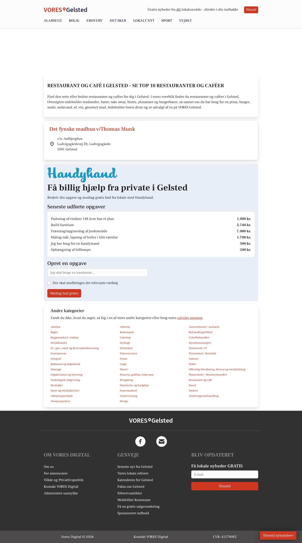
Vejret (185, 20)
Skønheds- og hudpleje (134, 385)
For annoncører (56, 473)
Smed (192, 385)
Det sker (118, 20)
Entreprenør (58, 353)
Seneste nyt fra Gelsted (135, 466)
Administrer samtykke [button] (61, 493)
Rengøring (126, 380)
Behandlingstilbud (200, 332)
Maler (192, 364)
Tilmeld (251, 10)
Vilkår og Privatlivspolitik (63, 480)
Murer (124, 369)
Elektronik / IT (198, 348)
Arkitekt (125, 327)
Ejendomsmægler (200, 343)
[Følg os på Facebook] (140, 441)
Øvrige (124, 401)
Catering (125, 337)
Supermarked (128, 390)
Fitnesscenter (128, 353)
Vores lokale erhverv (133, 473)
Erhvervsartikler (129, 493)
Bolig (74, 20)
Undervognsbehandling (204, 396)
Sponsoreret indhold (133, 513)
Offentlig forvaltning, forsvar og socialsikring (217, 369)
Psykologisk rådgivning (65, 380)
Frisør (123, 359)
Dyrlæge (125, 343)
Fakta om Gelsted (130, 486)
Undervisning (128, 396)
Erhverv (94, 20)
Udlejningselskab (62, 396)
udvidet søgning (190, 318)
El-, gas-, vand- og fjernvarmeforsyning (75, 348)
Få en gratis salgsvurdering (138, 506)
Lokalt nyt (143, 20)
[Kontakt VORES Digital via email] (161, 441)
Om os (49, 466)
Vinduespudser (60, 401)
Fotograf (56, 359)
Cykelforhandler (199, 337)
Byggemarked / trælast (64, 337)
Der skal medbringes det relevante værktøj (85, 283)
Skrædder (57, 385)
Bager (54, 332)
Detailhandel (59, 343)
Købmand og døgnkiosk (65, 364)
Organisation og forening (66, 374)
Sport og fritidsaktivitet (65, 390)
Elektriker (126, 348)
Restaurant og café (200, 380)
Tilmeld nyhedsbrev (278, 535)
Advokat (55, 327)
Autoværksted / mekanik (204, 327)
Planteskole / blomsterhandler (208, 374)
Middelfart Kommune (134, 500)
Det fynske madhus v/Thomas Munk (92, 129)
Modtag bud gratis (64, 293)
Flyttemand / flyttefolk (202, 353)
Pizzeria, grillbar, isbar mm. (137, 374)
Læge (123, 364)
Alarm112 (53, 20)
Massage (56, 369)
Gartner (194, 359)
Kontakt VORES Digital (61, 486)
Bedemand (126, 332)
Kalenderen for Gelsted (135, 480)
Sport (166, 20)
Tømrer (193, 390)
